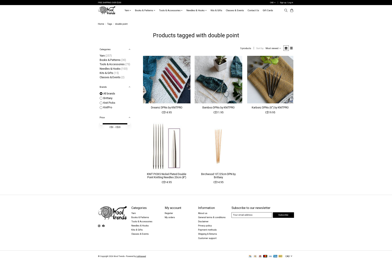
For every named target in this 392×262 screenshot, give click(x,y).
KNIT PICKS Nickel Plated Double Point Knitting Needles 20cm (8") (166, 176)
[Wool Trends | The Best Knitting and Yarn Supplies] (106, 10)
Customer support (207, 238)
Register (169, 213)
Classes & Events (235, 10)
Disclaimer (203, 221)
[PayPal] (281, 256)
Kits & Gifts (216, 10)
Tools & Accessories (112, 64)
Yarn (102, 55)
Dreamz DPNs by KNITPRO (166, 107)
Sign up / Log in (286, 3)
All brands (109, 93)
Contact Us (253, 10)
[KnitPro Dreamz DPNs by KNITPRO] (166, 79)
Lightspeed (141, 256)
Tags (109, 24)
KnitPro (107, 107)
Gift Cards (268, 10)
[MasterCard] (265, 256)
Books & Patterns (110, 60)
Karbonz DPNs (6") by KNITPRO (270, 107)
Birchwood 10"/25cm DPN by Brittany (218, 176)
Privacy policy (205, 225)
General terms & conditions (212, 217)
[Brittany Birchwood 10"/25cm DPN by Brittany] (218, 146)
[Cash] (255, 256)
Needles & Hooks (110, 68)
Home (101, 24)
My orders (170, 217)
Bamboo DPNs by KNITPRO (218, 107)
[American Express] (275, 256)
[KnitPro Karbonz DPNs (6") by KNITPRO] (270, 79)
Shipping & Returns (207, 234)
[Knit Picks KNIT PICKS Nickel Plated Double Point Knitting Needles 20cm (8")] (166, 146)
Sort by (260, 48)
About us (202, 213)
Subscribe (283, 215)
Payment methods (207, 229)
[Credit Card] (250, 256)
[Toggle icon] (286, 10)
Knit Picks (109, 102)
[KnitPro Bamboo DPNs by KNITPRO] (218, 79)
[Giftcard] (260, 256)
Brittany (107, 98)
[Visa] (270, 256)
